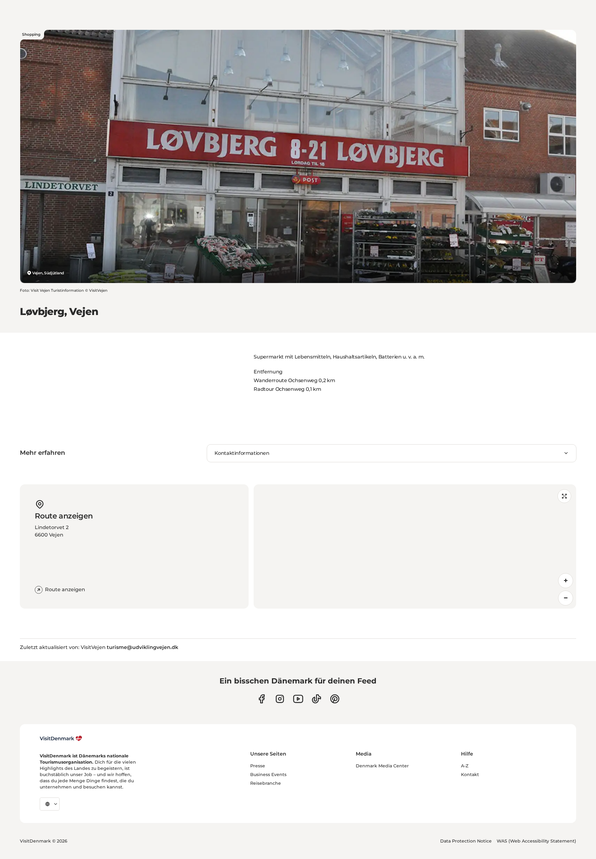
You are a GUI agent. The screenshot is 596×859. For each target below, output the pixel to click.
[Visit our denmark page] (261, 698)
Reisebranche (265, 783)
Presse (257, 766)
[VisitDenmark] (61, 738)
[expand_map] (564, 496)
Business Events (268, 774)
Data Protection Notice (466, 841)
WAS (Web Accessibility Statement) (536, 841)
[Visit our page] (279, 698)
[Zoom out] (565, 598)
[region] (415, 546)
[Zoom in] (565, 580)
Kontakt (470, 774)
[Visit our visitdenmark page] (298, 698)
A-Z (464, 766)
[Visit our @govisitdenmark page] (316, 698)
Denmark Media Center (382, 766)
